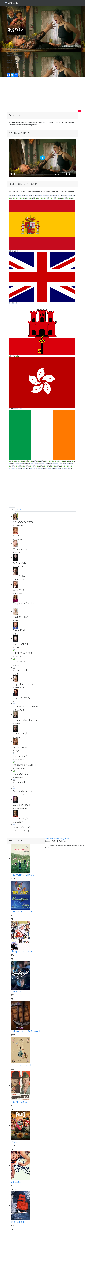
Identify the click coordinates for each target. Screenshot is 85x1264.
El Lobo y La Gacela (21, 1065)
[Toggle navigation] (77, 3)
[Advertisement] (42, 94)
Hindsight (16, 991)
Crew (19, 509)
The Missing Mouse (21, 911)
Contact (66, 839)
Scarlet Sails (17, 1221)
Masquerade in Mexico (23, 951)
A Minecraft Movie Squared (25, 1031)
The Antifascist (19, 1101)
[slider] (33, 174)
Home (47, 839)
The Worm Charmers (22, 874)
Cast (12, 509)
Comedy (21, 44)
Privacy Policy (59, 839)
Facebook (52, 839)
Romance (15, 44)
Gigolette (16, 1181)
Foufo (14, 1141)
